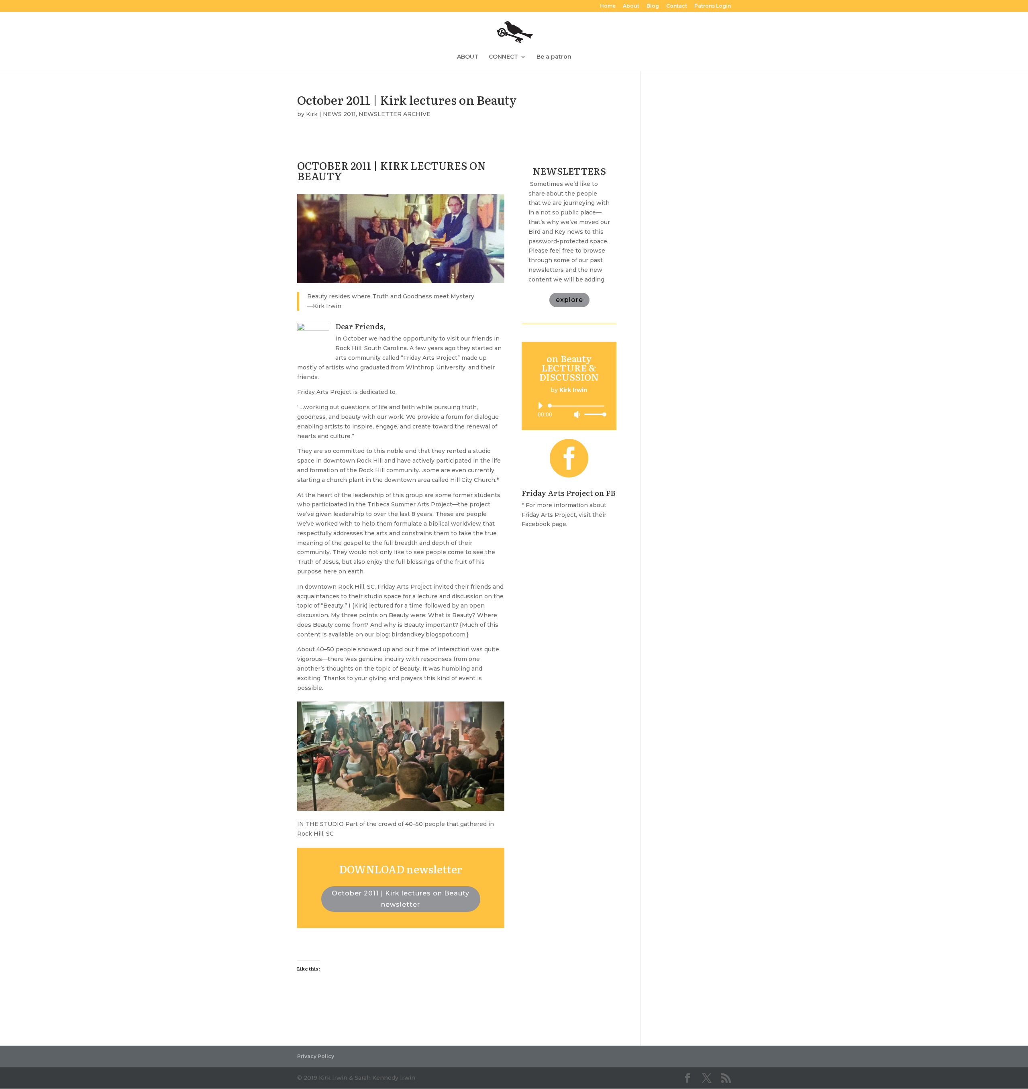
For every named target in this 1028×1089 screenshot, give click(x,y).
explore (569, 300)
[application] (569, 410)
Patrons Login (712, 6)
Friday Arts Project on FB (569, 492)
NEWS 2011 (339, 114)
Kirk (312, 114)
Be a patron (553, 57)
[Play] (540, 405)
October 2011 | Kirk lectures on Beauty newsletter (400, 898)
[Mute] (577, 414)
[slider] (593, 414)
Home (608, 6)
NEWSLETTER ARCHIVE (394, 114)
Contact (676, 6)
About (631, 6)
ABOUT (467, 57)
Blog (653, 6)
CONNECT (503, 57)
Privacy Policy (315, 1056)
